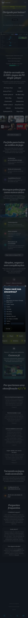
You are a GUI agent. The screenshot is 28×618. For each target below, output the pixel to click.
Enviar (8, 329)
